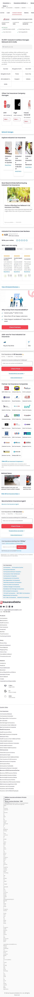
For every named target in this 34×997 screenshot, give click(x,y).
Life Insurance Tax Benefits (6, 766)
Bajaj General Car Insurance (10, 595)
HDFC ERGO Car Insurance (23, 593)
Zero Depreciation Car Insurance (11, 580)
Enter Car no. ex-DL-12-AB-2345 (9, 547)
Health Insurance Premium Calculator (9, 743)
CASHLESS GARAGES (17, 13)
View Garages (7, 119)
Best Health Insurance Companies (8, 734)
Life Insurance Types (5, 754)
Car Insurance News (13, 494)
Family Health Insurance (6, 745)
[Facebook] (1, 607)
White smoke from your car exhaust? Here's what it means (10, 488)
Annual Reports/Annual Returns (8, 672)
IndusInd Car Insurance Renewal (28, 160)
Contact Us (3, 663)
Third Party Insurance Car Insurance (12, 582)
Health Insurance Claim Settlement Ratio (10, 739)
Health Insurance (4, 622)
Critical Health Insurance (6, 741)
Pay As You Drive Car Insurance (11, 584)
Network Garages (7, 132)
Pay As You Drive (8, 346)
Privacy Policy (3, 643)
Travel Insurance (4, 634)
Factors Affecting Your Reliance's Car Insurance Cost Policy (17, 206)
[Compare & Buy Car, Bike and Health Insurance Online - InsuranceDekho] (10, 603)
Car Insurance (6, 567)
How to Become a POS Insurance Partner (10, 782)
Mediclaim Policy (4, 736)
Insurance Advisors (20, 3)
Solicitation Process (5, 674)
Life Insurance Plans (5, 763)
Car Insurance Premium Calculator (12, 571)
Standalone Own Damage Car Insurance (13, 589)
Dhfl (4, 113)
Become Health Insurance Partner (8, 777)
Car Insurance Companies (14, 461)
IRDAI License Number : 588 (14, 801)
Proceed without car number (16, 373)
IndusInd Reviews (12, 287)
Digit (15, 113)
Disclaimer (2, 670)
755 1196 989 (6, 612)
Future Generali (27, 114)
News (4, 6)
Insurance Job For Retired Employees (9, 791)
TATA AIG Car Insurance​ (9, 593)
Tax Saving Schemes (5, 636)
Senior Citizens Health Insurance (8, 747)
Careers (2, 679)
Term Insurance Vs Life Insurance (8, 759)
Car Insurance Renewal (9, 569)
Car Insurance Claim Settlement (11, 574)
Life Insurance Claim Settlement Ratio (9, 757)
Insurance (6, 3)
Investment (3, 629)
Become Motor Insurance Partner (8, 775)
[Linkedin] (9, 607)
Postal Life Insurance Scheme (7, 752)
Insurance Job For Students (7, 788)
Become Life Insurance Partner (7, 779)
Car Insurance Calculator (6, 716)
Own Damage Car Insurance (7, 723)
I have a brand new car (16, 377)
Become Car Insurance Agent (10, 504)
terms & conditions (10, 543)
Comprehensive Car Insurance (11, 578)
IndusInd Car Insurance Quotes (8, 159)
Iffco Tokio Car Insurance (9, 597)
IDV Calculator (3, 720)
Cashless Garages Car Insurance (11, 586)
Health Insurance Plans (6, 732)
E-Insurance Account (5, 656)
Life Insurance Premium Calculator (8, 768)
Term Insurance (4, 627)
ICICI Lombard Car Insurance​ (10, 591)
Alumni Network (4, 676)
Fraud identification (5, 667)
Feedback (2, 665)
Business (2, 631)
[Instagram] (7, 607)
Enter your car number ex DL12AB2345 (13, 363)
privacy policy (20, 543)
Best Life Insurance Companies (8, 761)
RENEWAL (26, 13)
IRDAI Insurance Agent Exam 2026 (8, 784)
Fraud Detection (4, 647)
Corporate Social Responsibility (8, 681)
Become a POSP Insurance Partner (8, 773)
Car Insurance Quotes (17, 567)
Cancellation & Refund (5, 654)
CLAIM (8, 13)
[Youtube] (4, 607)
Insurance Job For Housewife (7, 786)
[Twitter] (12, 607)
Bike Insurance (3, 620)
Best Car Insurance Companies (8, 727)
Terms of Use (3, 652)
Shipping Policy (4, 649)
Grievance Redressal (5, 645)
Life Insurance (3, 625)
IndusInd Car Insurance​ (23, 597)
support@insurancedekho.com (13, 610)
